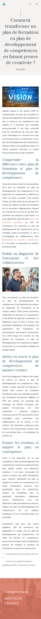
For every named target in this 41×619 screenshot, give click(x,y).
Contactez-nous (17, 592)
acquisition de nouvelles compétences (21, 239)
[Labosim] (4, 4)
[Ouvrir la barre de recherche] (30, 4)
